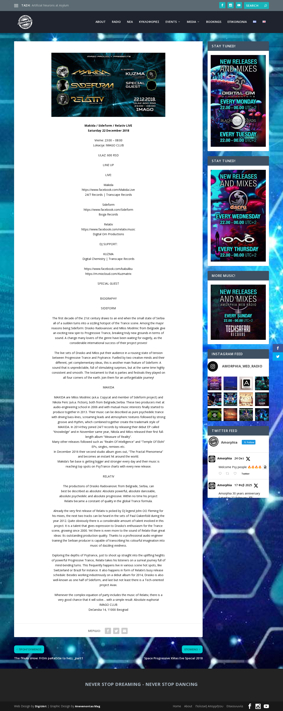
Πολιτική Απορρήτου (209, 706)
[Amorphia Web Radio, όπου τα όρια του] (214, 415)
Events (171, 22)
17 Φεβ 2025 (243, 485)
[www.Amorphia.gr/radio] (214, 399)
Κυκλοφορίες (149, 22)
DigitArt (41, 706)
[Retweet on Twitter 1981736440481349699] (228, 473)
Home (177, 706)
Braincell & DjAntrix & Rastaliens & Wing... (60, 5)
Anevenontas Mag (87, 706)
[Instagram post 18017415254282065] (214, 383)
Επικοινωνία (237, 22)
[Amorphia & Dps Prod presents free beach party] (230, 415)
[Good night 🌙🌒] (230, 383)
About (101, 22)
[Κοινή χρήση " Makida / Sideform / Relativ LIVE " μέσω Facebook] (108, 631)
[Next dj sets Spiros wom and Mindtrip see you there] (230, 399)
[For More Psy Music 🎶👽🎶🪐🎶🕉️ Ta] (246, 383)
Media (191, 22)
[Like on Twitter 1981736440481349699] (236, 473)
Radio (116, 22)
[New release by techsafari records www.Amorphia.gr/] (262, 383)
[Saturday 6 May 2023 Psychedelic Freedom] (246, 415)
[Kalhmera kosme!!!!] (262, 415)
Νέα (130, 22)
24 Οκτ (239, 458)
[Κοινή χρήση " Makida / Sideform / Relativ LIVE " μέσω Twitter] (116, 631)
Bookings (213, 22)
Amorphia (224, 458)
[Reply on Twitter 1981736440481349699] (221, 473)
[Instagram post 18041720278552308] (246, 399)
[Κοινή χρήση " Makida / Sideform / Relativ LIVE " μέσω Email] (124, 631)
